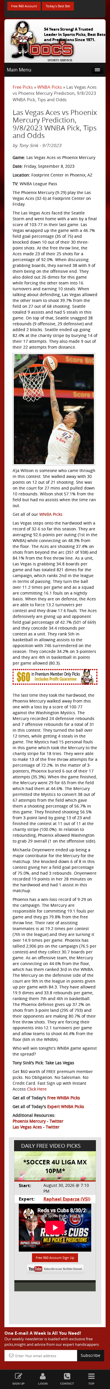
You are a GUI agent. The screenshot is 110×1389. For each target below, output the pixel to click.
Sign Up (18, 1383)
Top (91, 1383)
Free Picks (23, 87)
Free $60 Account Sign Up (55, 1257)
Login (43, 1383)
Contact (67, 1383)
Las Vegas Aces (27, 1127)
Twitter (56, 1121)
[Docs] (42, 40)
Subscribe (90, 1355)
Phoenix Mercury (29, 1121)
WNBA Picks (49, 87)
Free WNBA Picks (63, 1097)
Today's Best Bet (58, 6)
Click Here (37, 1089)
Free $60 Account (24, 6)
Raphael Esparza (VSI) (66, 1199)
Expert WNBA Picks (65, 1106)
